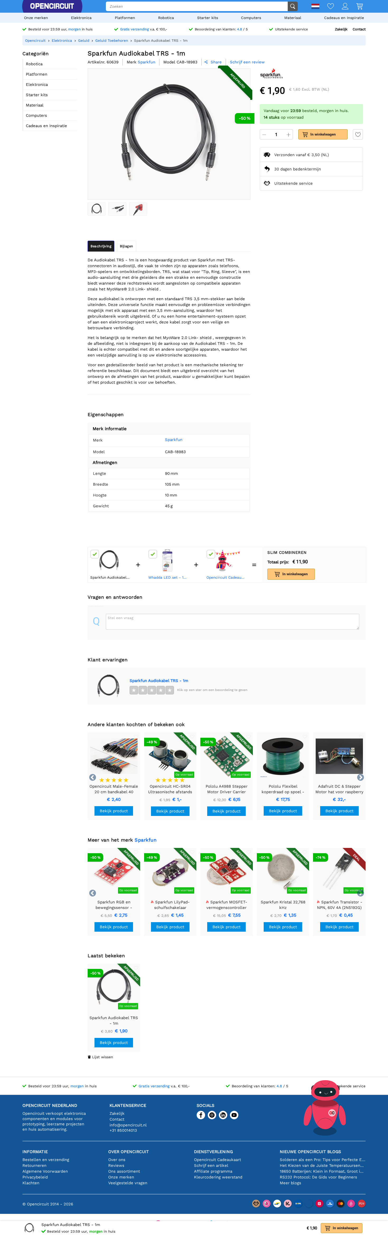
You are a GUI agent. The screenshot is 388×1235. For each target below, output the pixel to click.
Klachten (30, 1183)
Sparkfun (173, 439)
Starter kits (207, 18)
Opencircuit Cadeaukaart (226, 577)
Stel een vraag (120, 618)
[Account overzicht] (341, 7)
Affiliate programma (213, 1171)
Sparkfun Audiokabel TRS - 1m (159, 680)
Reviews (116, 1165)
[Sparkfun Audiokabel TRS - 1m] (96, 209)
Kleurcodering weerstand (218, 1177)
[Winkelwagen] (355, 7)
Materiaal (292, 18)
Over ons (116, 1159)
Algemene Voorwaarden (45, 1171)
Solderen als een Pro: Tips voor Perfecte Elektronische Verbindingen (323, 1159)
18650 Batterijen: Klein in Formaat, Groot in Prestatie (323, 1171)
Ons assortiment (124, 1171)
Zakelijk (341, 29)
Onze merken (36, 18)
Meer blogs (290, 1183)
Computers (251, 18)
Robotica (166, 18)
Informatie (35, 1151)
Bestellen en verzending (45, 1159)
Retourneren (34, 1165)
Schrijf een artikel (211, 1165)
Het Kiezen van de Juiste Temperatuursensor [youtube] (323, 1165)
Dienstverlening (213, 1151)
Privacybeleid (35, 1177)
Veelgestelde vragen (127, 1183)
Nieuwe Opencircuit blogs (310, 1151)
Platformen (125, 18)
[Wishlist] (326, 7)
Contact (359, 29)
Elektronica (81, 18)
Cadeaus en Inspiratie (344, 18)
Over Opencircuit (128, 1151)
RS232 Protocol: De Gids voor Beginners (318, 1177)
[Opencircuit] (52, 6)
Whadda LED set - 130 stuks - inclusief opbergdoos (168, 577)
